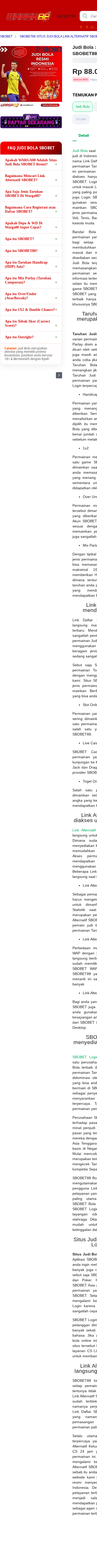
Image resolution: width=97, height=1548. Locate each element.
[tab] (83, 135)
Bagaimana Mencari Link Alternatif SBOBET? (25, 178)
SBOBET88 (82, 27)
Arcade (81, 119)
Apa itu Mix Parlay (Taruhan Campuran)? (28, 280)
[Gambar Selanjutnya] (59, 375)
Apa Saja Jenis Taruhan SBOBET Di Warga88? (24, 194)
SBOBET (88, 27)
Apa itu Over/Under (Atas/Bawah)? (20, 296)
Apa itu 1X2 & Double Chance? (30, 310)
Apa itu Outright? (19, 337)
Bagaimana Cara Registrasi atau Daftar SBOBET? (30, 209)
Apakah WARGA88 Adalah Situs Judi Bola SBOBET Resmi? (31, 162)
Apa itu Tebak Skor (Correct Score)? (27, 323)
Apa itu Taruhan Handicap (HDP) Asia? (26, 264)
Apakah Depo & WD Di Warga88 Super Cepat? (23, 225)
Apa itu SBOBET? (19, 239)
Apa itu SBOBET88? (21, 251)
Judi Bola (82, 107)
